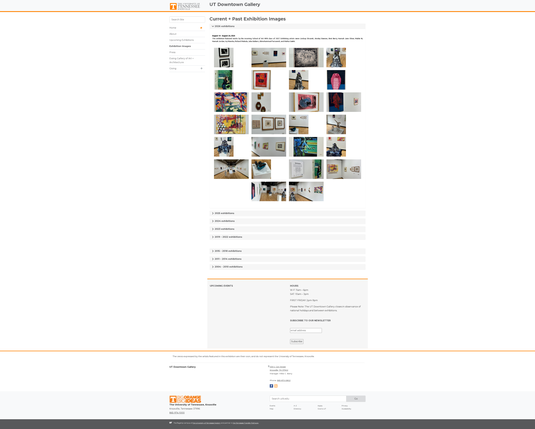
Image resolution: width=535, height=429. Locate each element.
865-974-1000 (177, 412)
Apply (320, 406)
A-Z (295, 406)
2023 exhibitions (224, 229)
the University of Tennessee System (206, 423)
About (173, 33)
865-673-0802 (283, 380)
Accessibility (346, 409)
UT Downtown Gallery (235, 4)
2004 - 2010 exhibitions (228, 266)
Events (272, 406)
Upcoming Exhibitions (181, 40)
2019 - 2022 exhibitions (228, 237)
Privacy (345, 406)
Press (172, 52)
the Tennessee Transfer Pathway (246, 423)
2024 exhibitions (224, 221)
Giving (172, 68)
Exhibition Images (180, 46)
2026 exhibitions (224, 26)
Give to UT (322, 409)
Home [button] (172, 27)
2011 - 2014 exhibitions (227, 259)
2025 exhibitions (224, 213)
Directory (297, 409)
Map (271, 409)
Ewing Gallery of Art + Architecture (181, 60)
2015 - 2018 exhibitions (228, 251)
